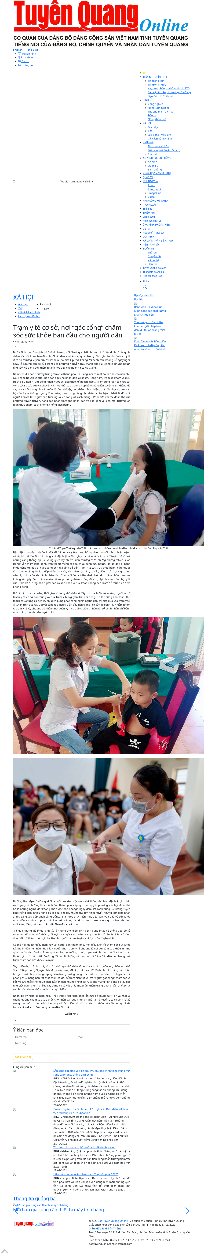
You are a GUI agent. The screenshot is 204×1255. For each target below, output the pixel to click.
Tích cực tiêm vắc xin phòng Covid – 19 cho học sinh (84, 1147)
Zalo (46, 308)
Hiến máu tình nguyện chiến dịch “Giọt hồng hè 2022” (85, 1174)
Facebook (46, 304)
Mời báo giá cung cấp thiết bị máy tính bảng (58, 1209)
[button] (167, 281)
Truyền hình (28, 53)
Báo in (25, 61)
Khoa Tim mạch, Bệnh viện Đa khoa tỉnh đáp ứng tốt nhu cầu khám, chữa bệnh (150, 345)
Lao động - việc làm (29, 316)
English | (19, 50)
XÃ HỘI (23, 297)
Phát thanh (27, 57)
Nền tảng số (25, 65)
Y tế (20, 308)
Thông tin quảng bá (34, 1198)
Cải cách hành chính (29, 312)
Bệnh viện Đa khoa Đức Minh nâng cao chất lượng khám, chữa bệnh (150, 310)
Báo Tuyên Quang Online (113, 1221)
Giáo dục (23, 304)
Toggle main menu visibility (76, 181)
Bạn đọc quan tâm (144, 295)
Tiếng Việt (31, 50)
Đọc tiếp (138, 299)
